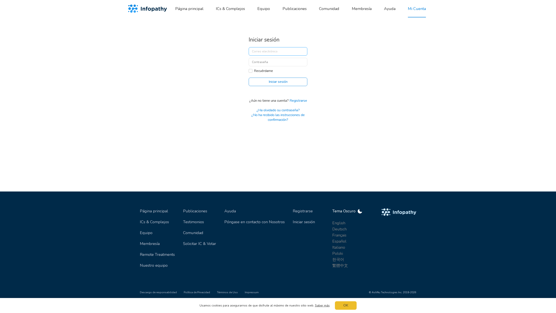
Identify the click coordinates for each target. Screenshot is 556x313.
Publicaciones (195, 211)
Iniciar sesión (304, 222)
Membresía (150, 243)
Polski (337, 253)
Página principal (154, 211)
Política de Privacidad (197, 292)
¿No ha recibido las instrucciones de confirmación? (278, 117)
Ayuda (230, 211)
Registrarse (298, 100)
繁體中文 (340, 265)
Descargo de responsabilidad (158, 292)
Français (339, 235)
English (338, 223)
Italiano (338, 247)
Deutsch (339, 229)
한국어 (338, 259)
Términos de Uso (227, 292)
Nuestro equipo (154, 265)
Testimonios (193, 222)
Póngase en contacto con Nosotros (254, 222)
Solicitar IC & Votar (199, 243)
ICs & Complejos (154, 222)
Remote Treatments (157, 254)
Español (339, 241)
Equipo (146, 232)
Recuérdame (263, 70)
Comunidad (193, 232)
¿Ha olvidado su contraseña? (278, 110)
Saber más (322, 305)
